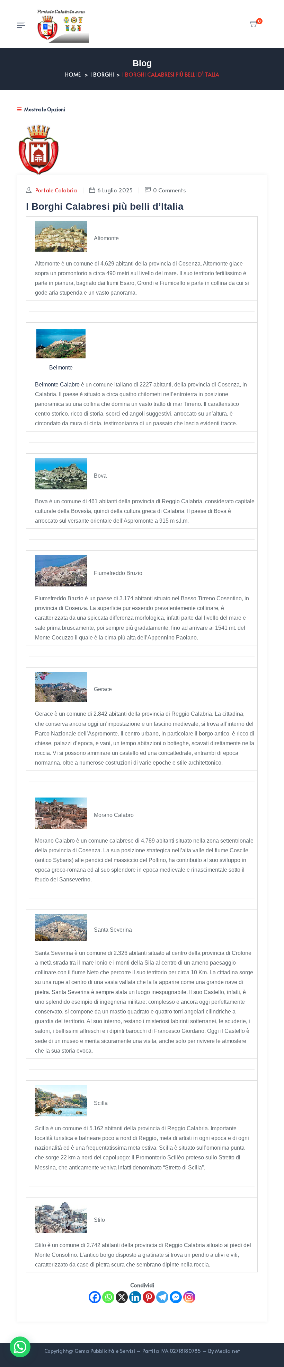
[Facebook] (95, 1297)
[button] (20, 1346)
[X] (122, 1297)
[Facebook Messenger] (176, 1297)
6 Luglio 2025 (115, 190)
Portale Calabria (56, 190)
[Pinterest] (149, 1297)
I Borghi (102, 74)
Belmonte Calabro (57, 385)
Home (73, 74)
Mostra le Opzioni (44, 109)
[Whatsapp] (108, 1297)
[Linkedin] (135, 1297)
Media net (227, 1350)
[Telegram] (162, 1297)
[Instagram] (189, 1297)
